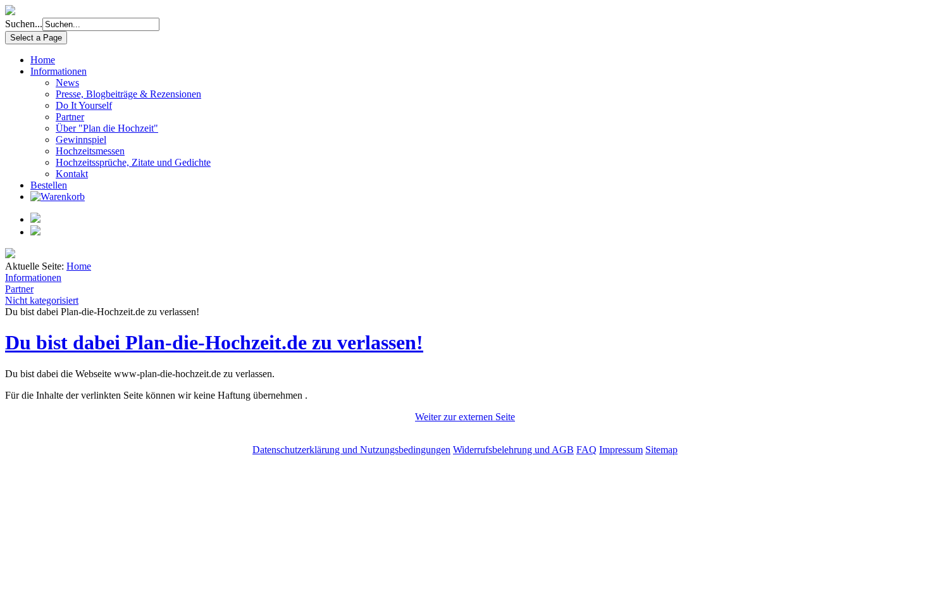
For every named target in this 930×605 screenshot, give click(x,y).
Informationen (58, 71)
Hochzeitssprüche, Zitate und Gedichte (133, 162)
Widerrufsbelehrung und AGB (513, 449)
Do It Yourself (84, 105)
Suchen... (23, 23)
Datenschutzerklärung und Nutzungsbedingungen (351, 449)
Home (42, 59)
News (67, 82)
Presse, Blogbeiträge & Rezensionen (128, 94)
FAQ (586, 449)
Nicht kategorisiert (41, 300)
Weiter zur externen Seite (465, 416)
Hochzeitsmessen (90, 151)
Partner (70, 116)
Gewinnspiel (81, 139)
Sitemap (661, 449)
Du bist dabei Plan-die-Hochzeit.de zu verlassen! (214, 342)
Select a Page (36, 37)
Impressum (621, 449)
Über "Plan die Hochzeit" (107, 128)
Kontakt (72, 173)
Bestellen (48, 185)
